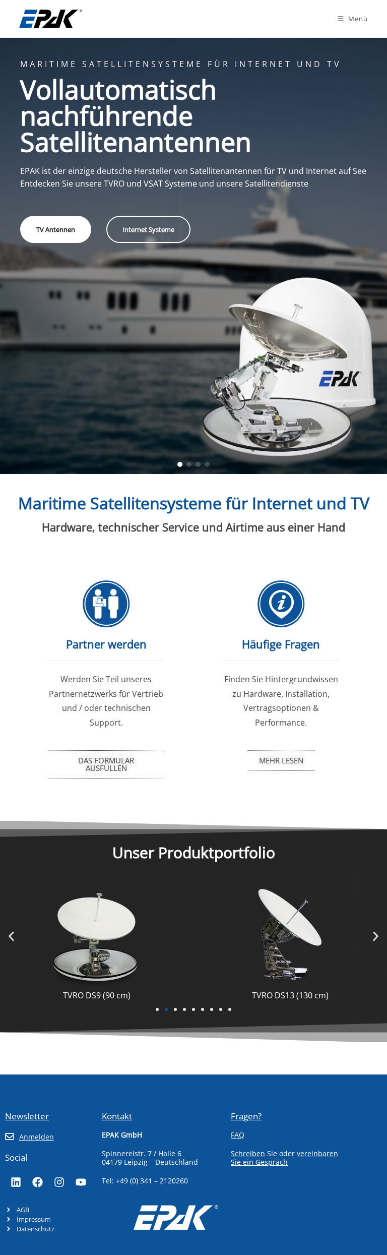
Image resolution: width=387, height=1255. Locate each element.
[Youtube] (80, 1182)
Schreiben (248, 1153)
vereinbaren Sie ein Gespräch (284, 1158)
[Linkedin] (15, 1182)
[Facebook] (37, 1182)
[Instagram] (59, 1182)
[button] (179, 464)
